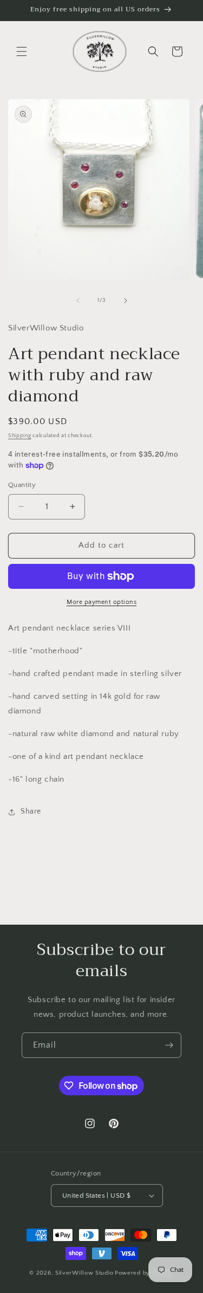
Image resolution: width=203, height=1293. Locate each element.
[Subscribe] (169, 1045)
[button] (22, 51)
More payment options (101, 602)
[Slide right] (125, 301)
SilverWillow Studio (84, 1273)
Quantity (22, 485)
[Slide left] (78, 301)
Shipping (19, 436)
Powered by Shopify (144, 1273)
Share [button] (31, 811)
